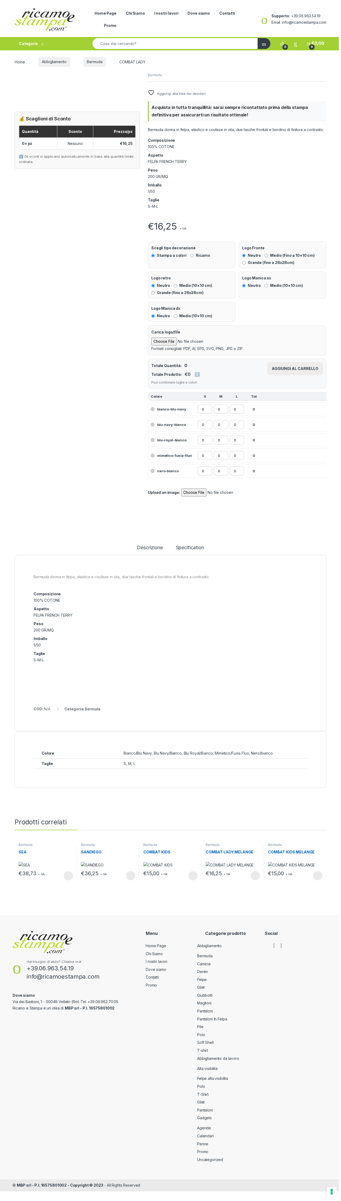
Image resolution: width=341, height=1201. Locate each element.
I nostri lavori (166, 13)
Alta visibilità (207, 1068)
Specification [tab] (190, 547)
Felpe (202, 979)
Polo (201, 1034)
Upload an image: (164, 492)
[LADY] (148, 217)
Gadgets (204, 1117)
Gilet (201, 987)
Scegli (67, 875)
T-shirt (202, 1050)
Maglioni (204, 1003)
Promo (110, 25)
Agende (204, 1128)
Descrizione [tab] (150, 547)
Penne (202, 1144)
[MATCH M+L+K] (149, 217)
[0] (282, 43)
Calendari (205, 1136)
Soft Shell (205, 1042)
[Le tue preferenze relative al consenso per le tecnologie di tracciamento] (332, 1192)
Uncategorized (210, 1159)
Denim (202, 971)
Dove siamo (199, 13)
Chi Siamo (135, 13)
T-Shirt (203, 1094)
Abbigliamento (54, 61)
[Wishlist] (295, 43)
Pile (200, 1026)
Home (20, 61)
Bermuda (94, 61)
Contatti (227, 13)
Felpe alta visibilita (212, 1078)
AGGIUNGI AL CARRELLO (295, 368)
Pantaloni (205, 1011)
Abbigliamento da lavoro (218, 1058)
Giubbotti (205, 995)
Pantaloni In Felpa (212, 1019)
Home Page (105, 13)
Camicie (204, 964)
